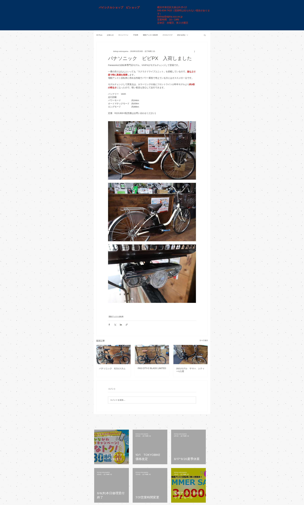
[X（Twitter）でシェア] (115, 324)
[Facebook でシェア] (109, 324)
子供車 (135, 35)
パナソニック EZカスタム (112, 368)
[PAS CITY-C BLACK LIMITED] (152, 354)
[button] (205, 35)
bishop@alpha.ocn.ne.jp (170, 16)
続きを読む (181, 35)
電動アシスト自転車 (150, 35)
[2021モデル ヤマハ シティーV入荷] (190, 354)
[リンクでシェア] (127, 324)
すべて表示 (204, 340)
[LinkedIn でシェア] (121, 324)
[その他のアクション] (194, 51)
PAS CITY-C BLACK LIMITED (152, 368)
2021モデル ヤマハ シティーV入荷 (190, 370)
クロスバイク (168, 35)
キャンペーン (123, 35)
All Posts (99, 35)
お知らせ (110, 35)
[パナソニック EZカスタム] (113, 354)
